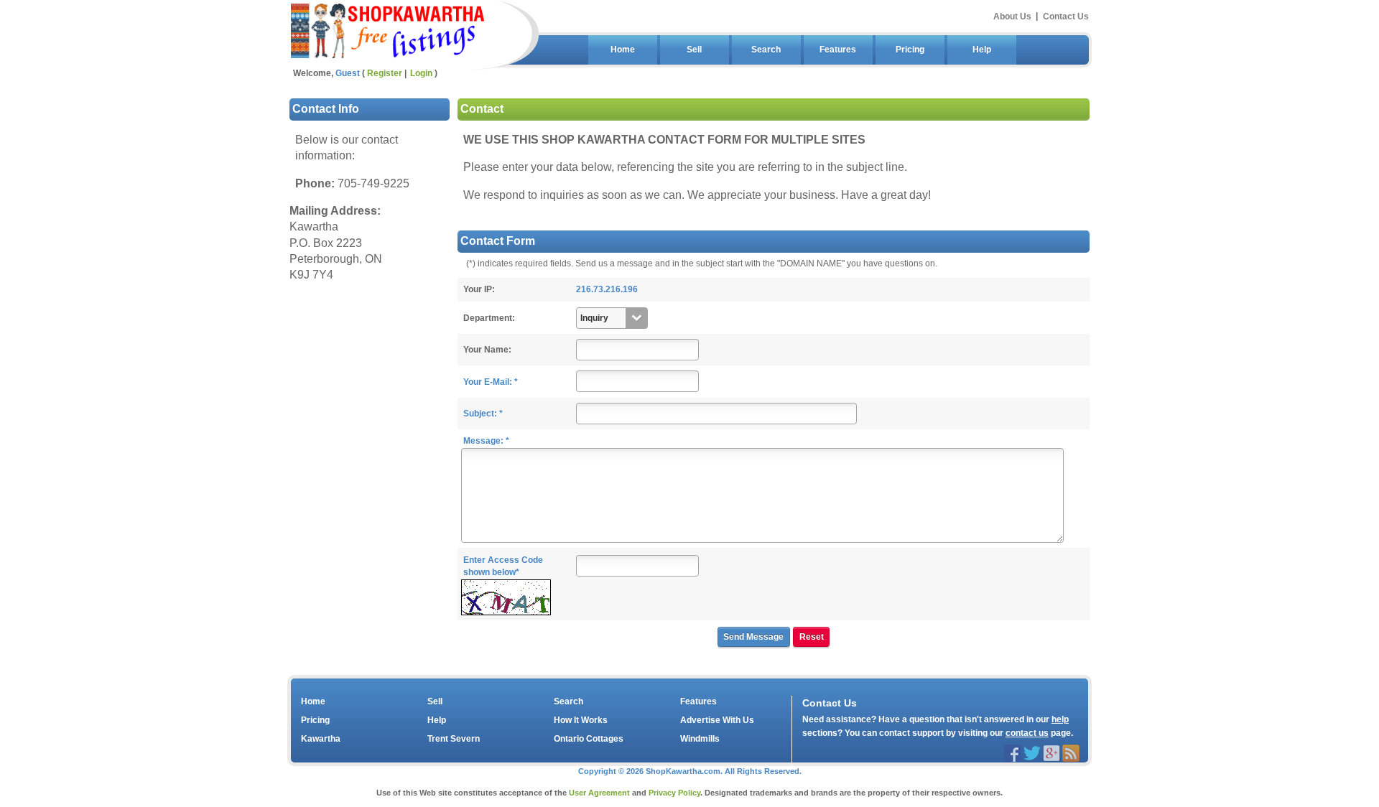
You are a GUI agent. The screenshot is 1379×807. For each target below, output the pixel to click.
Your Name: (487, 350)
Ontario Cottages (588, 739)
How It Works (581, 720)
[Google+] (1051, 752)
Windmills (700, 739)
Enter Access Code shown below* (503, 566)
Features (837, 50)
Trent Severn (453, 739)
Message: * (486, 441)
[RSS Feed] (1070, 752)
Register (384, 73)
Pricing (910, 50)
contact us (1027, 733)
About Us (1012, 16)
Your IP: (479, 289)
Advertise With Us (717, 720)
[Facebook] (1012, 752)
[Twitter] (1032, 752)
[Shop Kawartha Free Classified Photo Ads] (387, 29)
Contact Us (1066, 16)
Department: (489, 318)
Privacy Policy (674, 792)
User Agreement (599, 792)
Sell (694, 50)
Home (622, 50)
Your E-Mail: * (490, 382)
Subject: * (483, 414)
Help (981, 50)
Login (421, 73)
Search (766, 50)
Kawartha (320, 739)
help (1060, 719)
